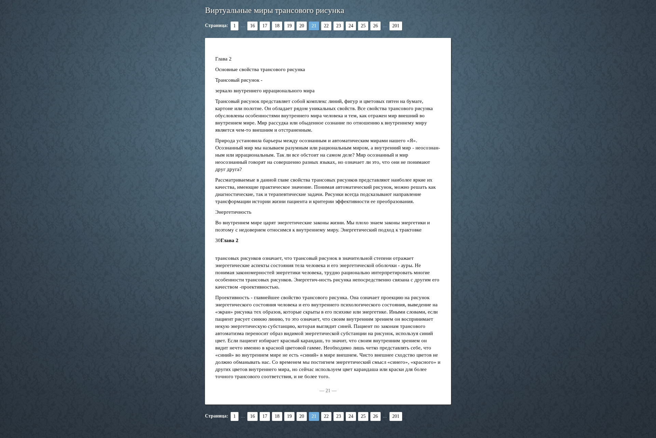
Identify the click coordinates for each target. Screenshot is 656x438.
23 (338, 25)
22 (326, 25)
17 (264, 25)
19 (289, 25)
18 (277, 25)
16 (252, 25)
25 (363, 25)
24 (350, 25)
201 (395, 25)
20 (301, 25)
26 (375, 25)
